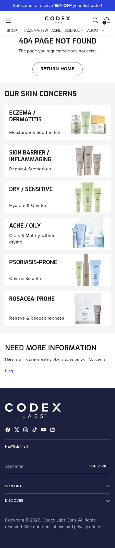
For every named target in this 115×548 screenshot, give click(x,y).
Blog (9, 371)
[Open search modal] (95, 20)
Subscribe (99, 466)
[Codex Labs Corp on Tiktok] (35, 430)
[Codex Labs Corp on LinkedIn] (53, 430)
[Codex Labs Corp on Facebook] (8, 430)
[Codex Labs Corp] (57, 19)
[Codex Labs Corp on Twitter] (17, 430)
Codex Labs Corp (59, 520)
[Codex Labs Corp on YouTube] (44, 430)
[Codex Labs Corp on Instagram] (26, 430)
